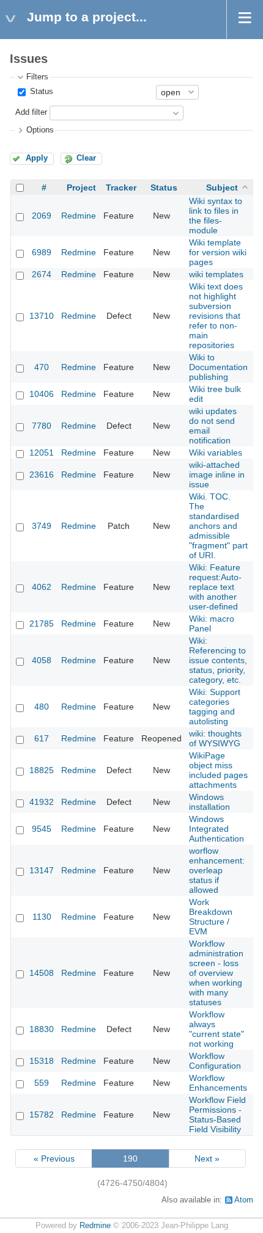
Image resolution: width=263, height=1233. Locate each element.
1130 (41, 917)
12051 (41, 452)
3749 (41, 526)
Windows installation (209, 802)
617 (41, 738)
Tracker (121, 187)
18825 (41, 770)
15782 (41, 1114)
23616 (41, 474)
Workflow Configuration (215, 1061)
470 (41, 367)
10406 (41, 394)
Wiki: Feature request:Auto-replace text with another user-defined (215, 586)
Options (40, 130)
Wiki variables (215, 452)
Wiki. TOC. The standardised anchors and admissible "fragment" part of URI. (218, 526)
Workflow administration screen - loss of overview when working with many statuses (216, 973)
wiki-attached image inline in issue (217, 474)
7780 (41, 426)
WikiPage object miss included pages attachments (218, 770)
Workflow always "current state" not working (216, 1029)
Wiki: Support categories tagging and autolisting (214, 706)
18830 (41, 1029)
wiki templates (216, 274)
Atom (243, 1200)
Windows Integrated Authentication (216, 828)
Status (40, 91)
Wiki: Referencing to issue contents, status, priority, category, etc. (218, 660)
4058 (41, 660)
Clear (86, 158)
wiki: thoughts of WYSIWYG (215, 738)
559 (41, 1083)
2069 (41, 215)
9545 (41, 829)
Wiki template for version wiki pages (217, 252)
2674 (41, 274)
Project (81, 187)
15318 (41, 1061)
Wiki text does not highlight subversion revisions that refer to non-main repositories (216, 316)
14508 (41, 973)
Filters (37, 77)
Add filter (31, 112)
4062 (41, 587)
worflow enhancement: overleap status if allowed (217, 870)
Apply (37, 158)
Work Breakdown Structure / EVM (210, 916)
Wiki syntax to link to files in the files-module (215, 215)
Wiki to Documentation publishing (218, 367)
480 (41, 706)
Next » (207, 1158)
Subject (222, 187)
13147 (41, 870)
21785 (41, 623)
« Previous (54, 1158)
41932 (41, 802)
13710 (41, 316)
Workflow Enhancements (218, 1083)
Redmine (78, 215)
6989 (41, 252)
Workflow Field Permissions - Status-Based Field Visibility (217, 1114)
